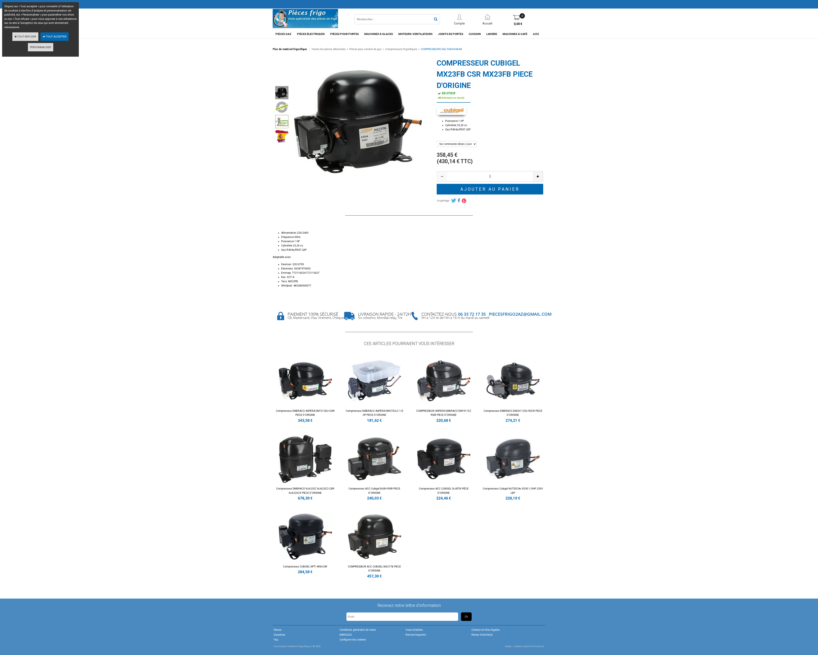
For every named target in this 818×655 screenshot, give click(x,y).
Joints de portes (450, 34)
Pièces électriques (311, 34)
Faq (276, 639)
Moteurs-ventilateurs (415, 34)
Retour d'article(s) (482, 634)
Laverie (491, 34)
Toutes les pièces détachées (328, 49)
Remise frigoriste (416, 634)
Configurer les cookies (353, 639)
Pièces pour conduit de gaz (365, 49)
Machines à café (515, 34)
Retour (278, 629)
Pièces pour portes (344, 34)
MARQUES (346, 634)
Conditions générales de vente (358, 629)
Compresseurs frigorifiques (401, 49)
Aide (536, 34)
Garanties (279, 634)
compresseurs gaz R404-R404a (441, 49)
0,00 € (518, 24)
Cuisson (475, 34)
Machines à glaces (378, 34)
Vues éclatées (414, 629)
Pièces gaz (283, 34)
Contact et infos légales (485, 629)
